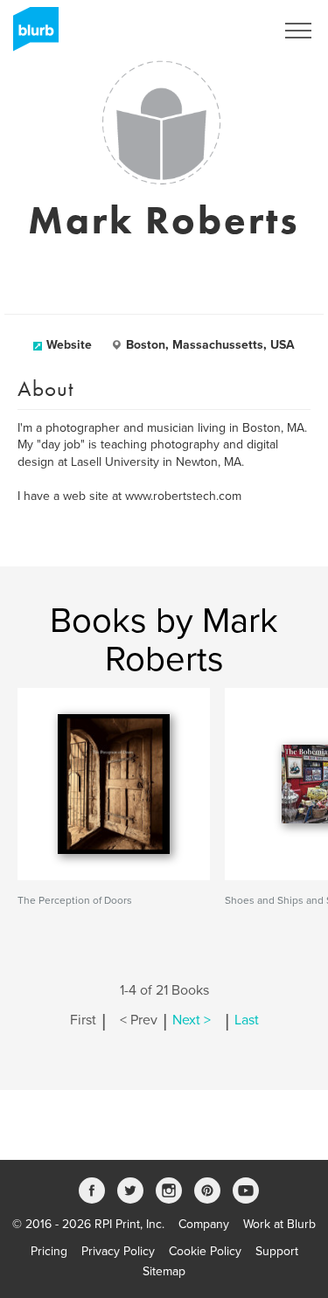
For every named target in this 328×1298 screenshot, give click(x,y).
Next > (191, 1020)
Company (203, 1224)
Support (276, 1251)
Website (69, 344)
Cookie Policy (205, 1251)
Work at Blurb (279, 1224)
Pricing (49, 1251)
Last (246, 1020)
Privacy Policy (118, 1251)
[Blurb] (30, 35)
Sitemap (164, 1271)
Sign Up (230, 31)
